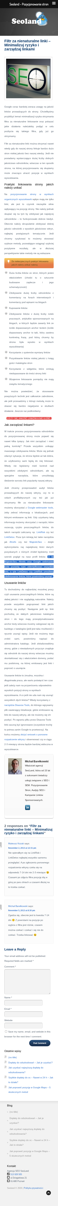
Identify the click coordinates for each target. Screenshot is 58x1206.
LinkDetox (9, 537)
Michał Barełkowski (18, 906)
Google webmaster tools (40, 507)
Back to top (48, 1192)
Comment (10, 966)
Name (8, 997)
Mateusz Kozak (16, 843)
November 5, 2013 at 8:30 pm (21, 910)
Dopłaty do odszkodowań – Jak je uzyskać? (30, 1062)
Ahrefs (13, 542)
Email (7, 1009)
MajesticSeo (35, 542)
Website (8, 1020)
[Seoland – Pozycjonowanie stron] (29, 20)
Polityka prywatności (33, 1188)
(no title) (12, 1057)
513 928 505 (16, 1174)
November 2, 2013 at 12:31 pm (22, 848)
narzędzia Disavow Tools (16, 705)
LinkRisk (41, 532)
